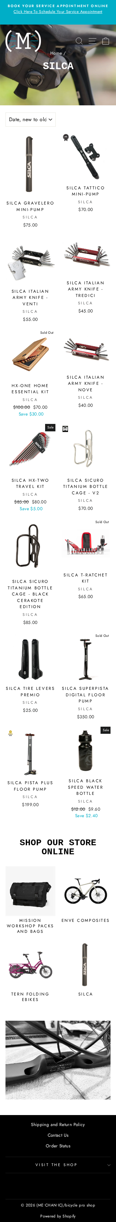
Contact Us (58, 1135)
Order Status (58, 1146)
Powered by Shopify (58, 1216)
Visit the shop (56, 1164)
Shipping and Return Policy (58, 1124)
